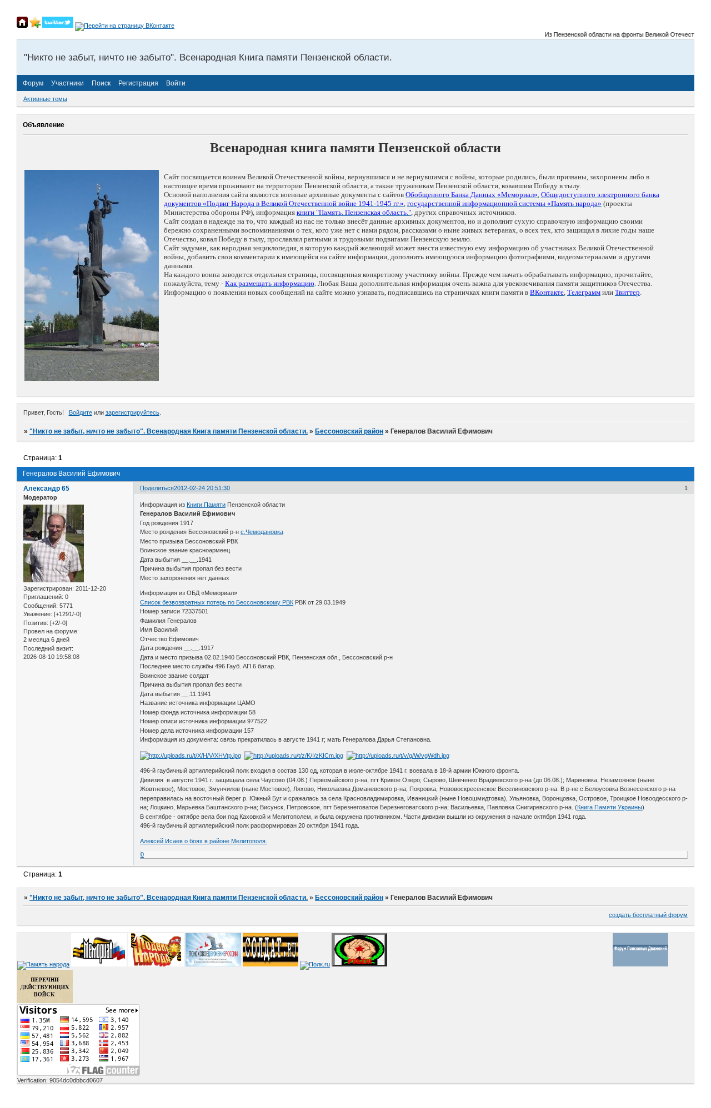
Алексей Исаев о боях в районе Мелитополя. (203, 841)
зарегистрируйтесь (132, 412)
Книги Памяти (206, 504)
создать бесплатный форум (648, 914)
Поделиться (157, 488)
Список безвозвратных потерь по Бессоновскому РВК (216, 602)
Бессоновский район (349, 431)
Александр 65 (46, 488)
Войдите (80, 412)
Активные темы (45, 98)
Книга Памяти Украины (609, 807)
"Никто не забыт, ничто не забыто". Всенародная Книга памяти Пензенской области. (168, 431)
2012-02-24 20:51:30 (202, 488)
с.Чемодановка (262, 531)
